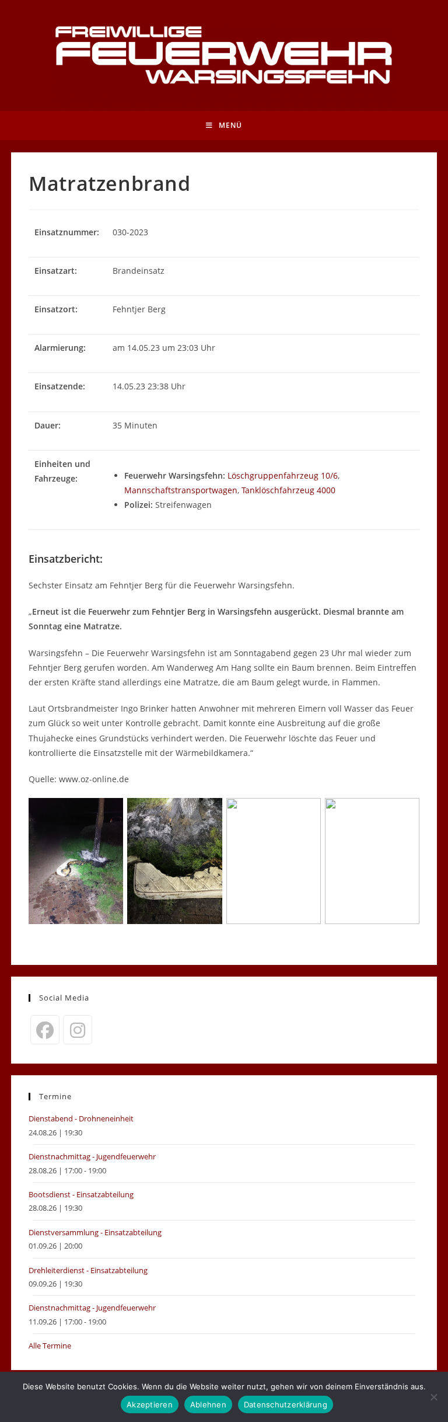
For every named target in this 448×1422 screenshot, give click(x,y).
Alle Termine (50, 1345)
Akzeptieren (150, 1404)
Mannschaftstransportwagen (180, 490)
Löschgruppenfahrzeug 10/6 (283, 475)
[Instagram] (77, 1029)
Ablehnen (208, 1404)
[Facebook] (45, 1029)
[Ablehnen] (433, 1397)
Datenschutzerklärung (285, 1404)
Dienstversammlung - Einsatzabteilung (95, 1232)
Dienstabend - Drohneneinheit (81, 1118)
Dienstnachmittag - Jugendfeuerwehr (92, 1156)
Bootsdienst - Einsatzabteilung (81, 1194)
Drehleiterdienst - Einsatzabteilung (88, 1270)
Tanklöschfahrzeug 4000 (288, 490)
